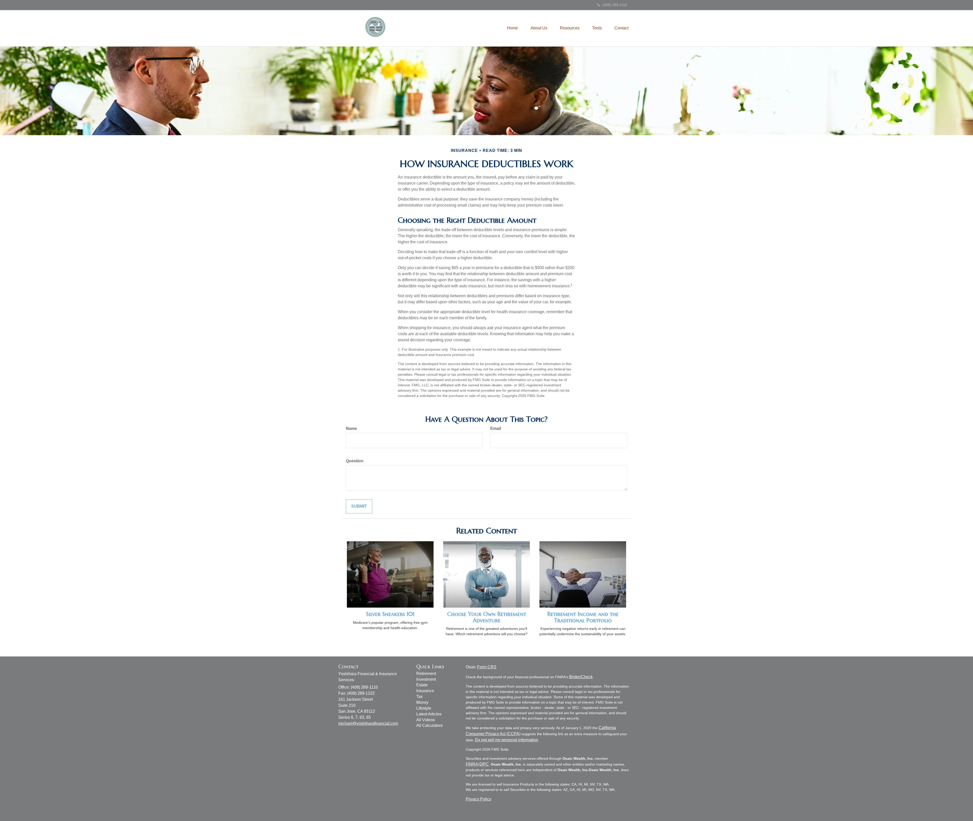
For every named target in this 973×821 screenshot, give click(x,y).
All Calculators (429, 725)
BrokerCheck (581, 677)
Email (495, 428)
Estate (422, 685)
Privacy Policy (478, 799)
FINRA (472, 764)
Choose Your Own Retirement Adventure (486, 617)
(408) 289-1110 (615, 5)
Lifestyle (423, 708)
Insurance (425, 691)
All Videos (425, 720)
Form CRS (486, 667)
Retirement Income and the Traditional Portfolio (583, 617)
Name (351, 428)
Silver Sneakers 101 (390, 614)
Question (354, 461)
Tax (419, 696)
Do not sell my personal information (506, 740)
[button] (539, 28)
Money (422, 702)
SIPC (484, 764)
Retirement (426, 673)
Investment (426, 679)
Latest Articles (428, 714)
